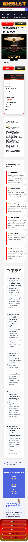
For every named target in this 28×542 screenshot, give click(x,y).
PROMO (15, 521)
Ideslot (8, 126)
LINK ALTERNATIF (15, 533)
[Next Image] (25, 46)
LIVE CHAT (15, 537)
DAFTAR (20, 23)
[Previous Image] (2, 46)
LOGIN (7, 23)
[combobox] (12, 9)
